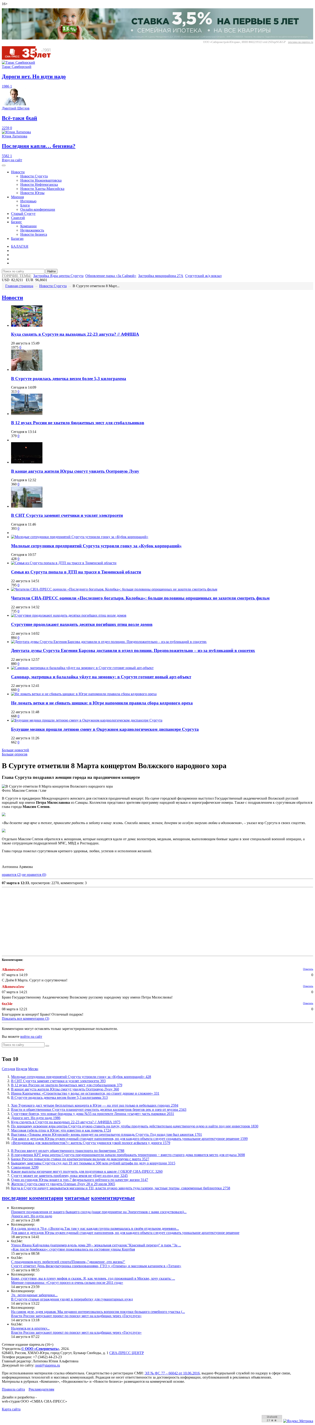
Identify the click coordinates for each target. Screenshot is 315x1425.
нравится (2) (11, 875)
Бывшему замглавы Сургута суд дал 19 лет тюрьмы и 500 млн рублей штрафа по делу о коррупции (93, 1163)
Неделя (21, 1069)
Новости (18, 172)
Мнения (17, 197)
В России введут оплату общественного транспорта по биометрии (67, 1151)
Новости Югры (32, 193)
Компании (28, 226)
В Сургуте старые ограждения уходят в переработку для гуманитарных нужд (72, 1299)
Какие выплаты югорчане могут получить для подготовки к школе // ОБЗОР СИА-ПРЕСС (87, 1171)
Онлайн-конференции (37, 209)
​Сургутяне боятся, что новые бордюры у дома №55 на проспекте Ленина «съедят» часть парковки (92, 1114)
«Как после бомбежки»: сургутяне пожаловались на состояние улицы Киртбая (73, 1249)
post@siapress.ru (47, 1365)
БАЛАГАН (19, 246)
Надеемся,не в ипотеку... (30, 1328)
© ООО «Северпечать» (40, 1349)
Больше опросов (14, 754)
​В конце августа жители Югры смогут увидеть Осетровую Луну (75, 471)
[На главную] (29, 58)
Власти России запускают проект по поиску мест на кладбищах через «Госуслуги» (76, 1316)
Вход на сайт (12, 160)
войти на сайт (31, 1036)
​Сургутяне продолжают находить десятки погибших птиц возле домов (81, 624)
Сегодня (8, 1069)
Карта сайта (11, 1409)
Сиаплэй (18, 218)
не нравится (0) (34, 875)
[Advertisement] (140, 921)
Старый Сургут (23, 214)
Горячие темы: (16, 276)
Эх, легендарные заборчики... (34, 1295)
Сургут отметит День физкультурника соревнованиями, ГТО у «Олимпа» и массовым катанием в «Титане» (96, 1266)
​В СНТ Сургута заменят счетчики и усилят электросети (67, 515)
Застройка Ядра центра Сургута (58, 276)
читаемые (77, 1198)
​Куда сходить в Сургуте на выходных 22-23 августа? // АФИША (75, 334)
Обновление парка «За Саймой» (110, 276)
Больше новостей (15, 750)
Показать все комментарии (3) (25, 1018)
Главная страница (19, 286)
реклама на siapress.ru (300, 42)
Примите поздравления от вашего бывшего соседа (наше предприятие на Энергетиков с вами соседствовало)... (99, 1212)
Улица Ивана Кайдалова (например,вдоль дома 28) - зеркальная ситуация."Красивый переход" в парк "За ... (96, 1245)
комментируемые (113, 1198)
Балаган (17, 239)
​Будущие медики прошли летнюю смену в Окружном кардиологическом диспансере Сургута (105, 729)
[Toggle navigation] (4, 165)
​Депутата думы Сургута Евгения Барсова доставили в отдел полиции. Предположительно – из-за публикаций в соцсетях (133, 650)
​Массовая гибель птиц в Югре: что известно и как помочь (61, 1130)
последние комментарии (32, 1198)
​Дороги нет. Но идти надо (35, 1118)
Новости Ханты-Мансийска (42, 189)
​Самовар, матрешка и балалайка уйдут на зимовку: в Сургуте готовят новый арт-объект (101, 676)
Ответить (308, 969)
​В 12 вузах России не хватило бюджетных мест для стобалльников (77, 422)
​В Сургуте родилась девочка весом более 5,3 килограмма (68, 378)
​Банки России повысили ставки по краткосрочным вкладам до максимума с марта (80, 1159)
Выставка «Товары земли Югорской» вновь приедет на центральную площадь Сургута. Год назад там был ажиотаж (106, 1134)
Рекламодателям (41, 1389)
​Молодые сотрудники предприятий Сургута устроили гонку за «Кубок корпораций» (96, 545)
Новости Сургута (34, 176)
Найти (51, 271)
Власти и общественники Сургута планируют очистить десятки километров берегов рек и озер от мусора (98, 1109)
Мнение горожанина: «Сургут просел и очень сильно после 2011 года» (67, 1283)
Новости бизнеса (33, 234)
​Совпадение (25, 1167)
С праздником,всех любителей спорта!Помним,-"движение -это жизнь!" (68, 1262)
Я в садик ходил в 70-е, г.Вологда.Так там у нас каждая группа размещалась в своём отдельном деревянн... (95, 1228)
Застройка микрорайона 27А (160, 276)
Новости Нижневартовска (41, 180)
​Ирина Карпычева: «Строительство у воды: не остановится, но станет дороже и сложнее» (85, 1093)
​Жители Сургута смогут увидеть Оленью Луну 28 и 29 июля (63, 1184)
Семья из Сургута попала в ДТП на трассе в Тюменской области (76, 571)
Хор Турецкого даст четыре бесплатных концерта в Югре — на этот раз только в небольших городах (94, 1105)
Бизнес (16, 222)
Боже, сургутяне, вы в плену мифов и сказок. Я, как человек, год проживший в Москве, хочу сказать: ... (93, 1278)
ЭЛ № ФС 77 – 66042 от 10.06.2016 (172, 1373)
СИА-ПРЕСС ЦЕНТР (126, 1353)
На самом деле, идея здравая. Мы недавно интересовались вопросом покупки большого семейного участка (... (98, 1312)
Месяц (33, 1069)
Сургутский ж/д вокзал (203, 276)
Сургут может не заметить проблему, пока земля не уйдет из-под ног (69, 1176)
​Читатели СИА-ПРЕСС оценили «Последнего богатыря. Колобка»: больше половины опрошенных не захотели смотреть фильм (140, 598)
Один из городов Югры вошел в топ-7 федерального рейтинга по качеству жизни (79, 1180)
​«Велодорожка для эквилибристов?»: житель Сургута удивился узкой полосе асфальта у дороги (90, 1143)
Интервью (28, 201)
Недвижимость (32, 230)
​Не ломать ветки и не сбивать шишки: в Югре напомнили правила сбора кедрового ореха (102, 702)
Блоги (25, 205)
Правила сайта (13, 1389)
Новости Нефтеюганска (39, 184)
